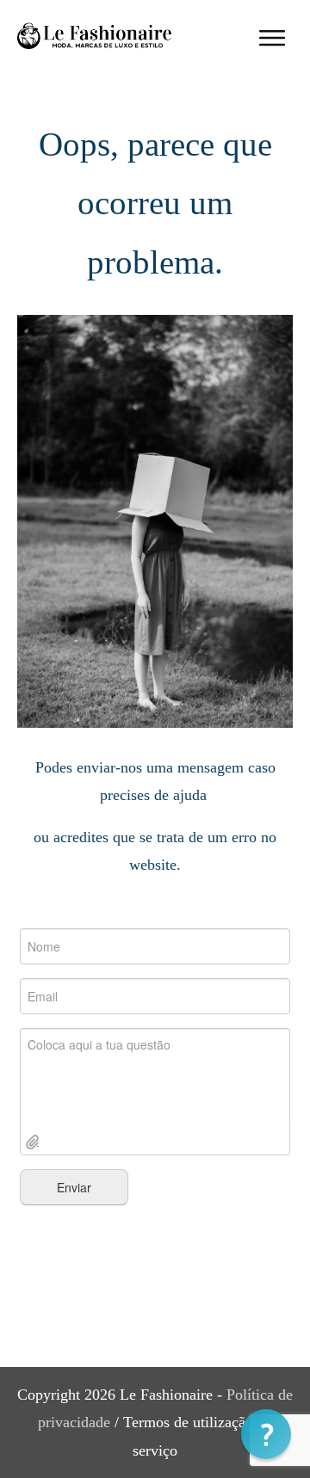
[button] (266, 1434)
